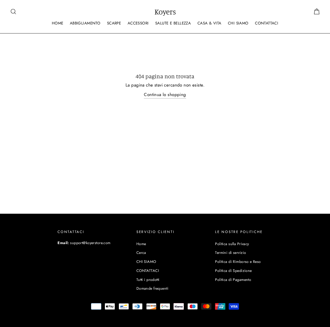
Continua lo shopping (165, 94)
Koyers (165, 11)
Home (141, 243)
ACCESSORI (138, 23)
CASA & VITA (209, 23)
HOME (57, 23)
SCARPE (114, 23)
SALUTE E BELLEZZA (173, 23)
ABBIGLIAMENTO (85, 23)
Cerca (141, 252)
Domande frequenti (152, 288)
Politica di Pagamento (233, 279)
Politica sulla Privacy (232, 243)
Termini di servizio (230, 252)
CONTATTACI (266, 23)
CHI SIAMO (238, 23)
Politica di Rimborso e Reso (238, 261)
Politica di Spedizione (233, 270)
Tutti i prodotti (148, 279)
